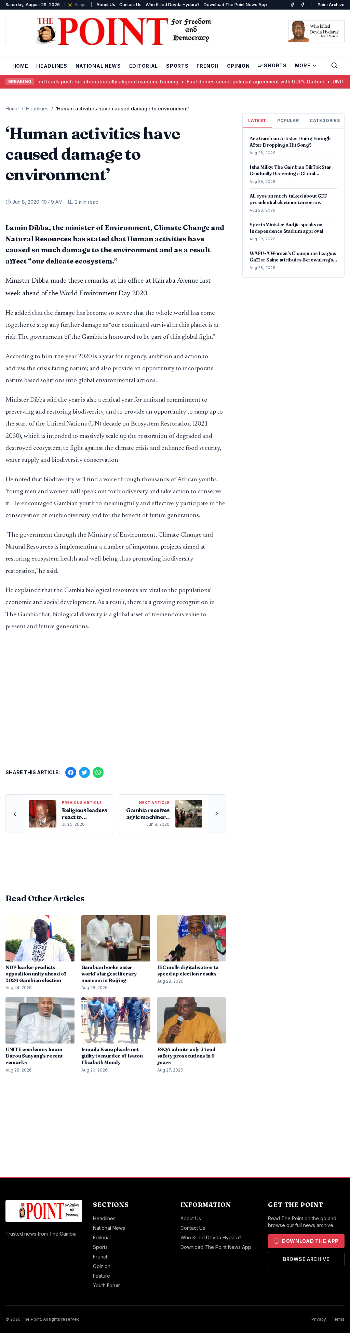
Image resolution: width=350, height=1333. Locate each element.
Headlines (51, 66)
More (303, 65)
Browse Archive (306, 1259)
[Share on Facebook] (70, 772)
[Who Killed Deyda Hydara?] (316, 31)
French (207, 66)
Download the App (310, 1241)
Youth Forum (107, 1285)
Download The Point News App (235, 4)
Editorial (143, 66)
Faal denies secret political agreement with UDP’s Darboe (242, 81)
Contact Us (130, 4)
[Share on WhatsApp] (98, 772)
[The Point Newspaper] (302, 4)
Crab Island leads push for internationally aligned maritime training (84, 81)
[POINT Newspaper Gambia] (292, 4)
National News (98, 66)
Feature (101, 1276)
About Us (105, 4)
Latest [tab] (257, 120)
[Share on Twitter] (84, 772)
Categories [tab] (325, 120)
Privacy (318, 1319)
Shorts (275, 65)
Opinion (238, 66)
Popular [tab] (288, 120)
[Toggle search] (334, 65)
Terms (338, 1319)
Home (20, 66)
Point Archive (331, 4)
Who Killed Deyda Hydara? (173, 4)
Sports (177, 66)
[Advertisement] (115, 697)
